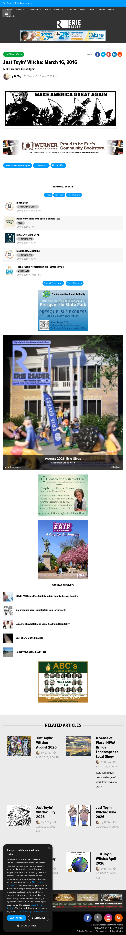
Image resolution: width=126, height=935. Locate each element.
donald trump (41, 165)
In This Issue (115, 467)
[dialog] (27, 888)
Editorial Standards (85, 931)
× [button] (49, 848)
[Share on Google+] (108, 54)
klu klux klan (58, 165)
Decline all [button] (38, 917)
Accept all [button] (16, 917)
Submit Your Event (53, 283)
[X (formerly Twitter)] (98, 919)
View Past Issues (13, 467)
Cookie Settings (25, 911)
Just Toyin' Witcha (13, 54)
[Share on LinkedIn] (114, 54)
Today (48, 195)
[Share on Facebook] (97, 54)
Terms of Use (102, 931)
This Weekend (74, 195)
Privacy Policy (116, 931)
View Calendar (74, 283)
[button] (28, 925)
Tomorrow (59, 195)
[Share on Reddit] (119, 54)
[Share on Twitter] (103, 54)
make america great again (18, 165)
